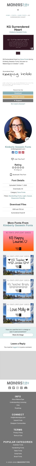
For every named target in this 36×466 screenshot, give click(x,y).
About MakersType (18, 399)
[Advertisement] (18, 21)
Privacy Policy (18, 432)
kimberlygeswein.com (18, 149)
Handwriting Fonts (15, 196)
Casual (29, 196)
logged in (16, 347)
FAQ (18, 405)
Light (24, 196)
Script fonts (18, 453)
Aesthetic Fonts (18, 445)
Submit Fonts (18, 420)
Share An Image (18, 335)
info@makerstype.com (18, 417)
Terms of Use (18, 435)
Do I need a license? (18, 104)
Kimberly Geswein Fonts (18, 32)
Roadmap (18, 408)
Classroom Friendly (18, 198)
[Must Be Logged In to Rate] (18, 167)
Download (18, 93)
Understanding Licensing (18, 402)
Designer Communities (18, 423)
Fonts (14, 15)
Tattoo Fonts (18, 451)
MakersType (23, 462)
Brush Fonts (18, 456)
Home (8, 15)
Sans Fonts (22, 15)
